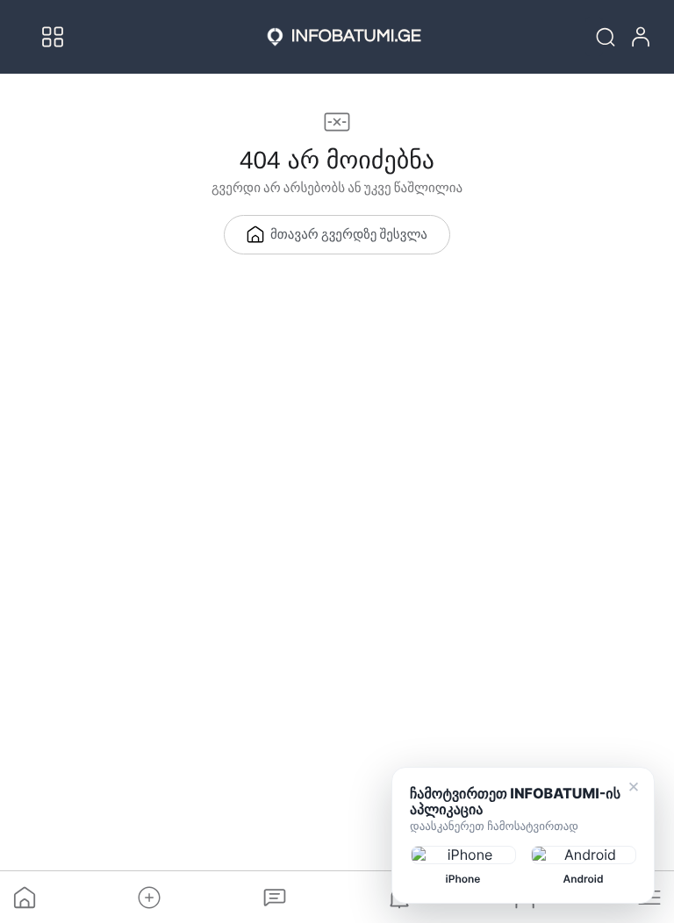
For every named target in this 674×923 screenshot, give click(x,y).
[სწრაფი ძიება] (594, 37)
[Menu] (52, 37)
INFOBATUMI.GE (356, 37)
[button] (149, 897)
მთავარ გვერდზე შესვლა (348, 235)
